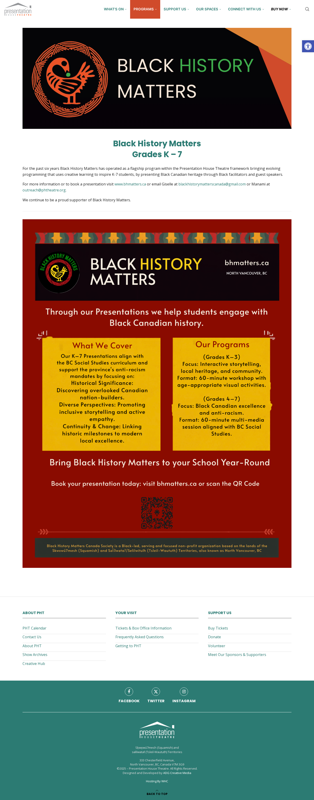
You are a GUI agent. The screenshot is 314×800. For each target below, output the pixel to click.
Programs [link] (144, 9)
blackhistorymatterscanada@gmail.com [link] (212, 184)
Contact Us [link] (32, 636)
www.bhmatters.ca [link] (130, 184)
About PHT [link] (32, 645)
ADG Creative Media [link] (177, 773)
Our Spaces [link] (207, 9)
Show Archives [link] (35, 654)
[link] (308, 46)
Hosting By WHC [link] (157, 781)
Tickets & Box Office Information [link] (143, 628)
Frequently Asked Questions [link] (139, 636)
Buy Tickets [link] (218, 628)
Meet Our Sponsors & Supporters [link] (237, 654)
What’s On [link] (114, 9)
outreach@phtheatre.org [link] (44, 190)
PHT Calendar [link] (34, 628)
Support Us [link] (175, 9)
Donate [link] (214, 636)
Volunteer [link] (216, 645)
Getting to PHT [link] (128, 645)
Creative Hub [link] (34, 663)
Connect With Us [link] (244, 9)
